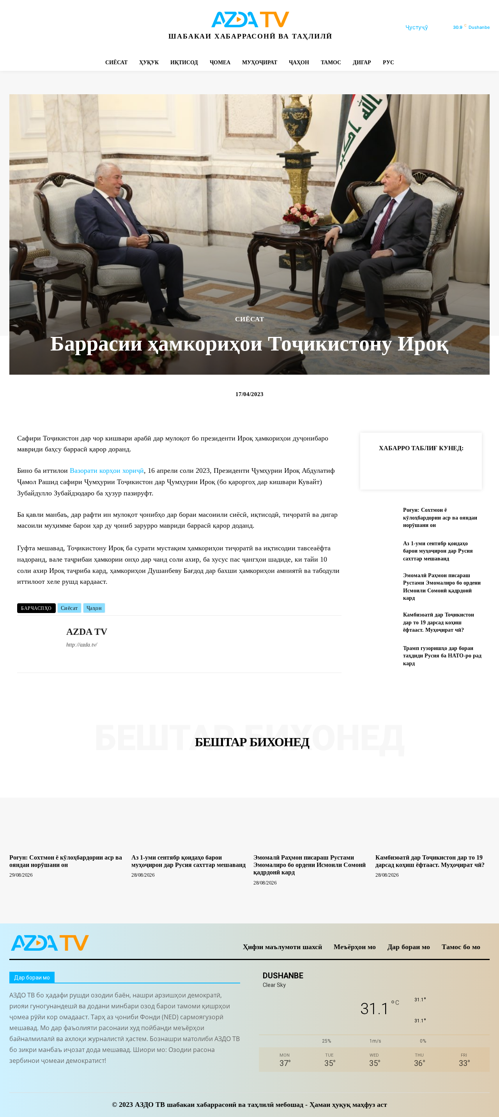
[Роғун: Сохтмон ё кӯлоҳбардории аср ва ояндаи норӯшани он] (378, 517)
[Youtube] (121, 27)
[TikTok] (69, 27)
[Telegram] (51, 27)
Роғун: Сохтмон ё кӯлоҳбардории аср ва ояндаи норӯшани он (440, 517)
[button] (426, 27)
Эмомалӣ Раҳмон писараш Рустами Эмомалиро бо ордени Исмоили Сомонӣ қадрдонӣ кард (309, 865)
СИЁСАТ (249, 319)
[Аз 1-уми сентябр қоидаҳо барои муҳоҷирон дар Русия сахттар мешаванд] (378, 551)
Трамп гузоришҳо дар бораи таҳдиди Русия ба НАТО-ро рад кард (442, 655)
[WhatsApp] (104, 27)
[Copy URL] (377, 467)
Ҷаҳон (94, 608)
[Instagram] (34, 27)
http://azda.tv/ (81, 645)
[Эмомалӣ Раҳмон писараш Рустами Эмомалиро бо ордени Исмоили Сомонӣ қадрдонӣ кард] (378, 584)
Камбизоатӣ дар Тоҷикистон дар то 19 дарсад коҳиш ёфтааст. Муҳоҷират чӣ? (438, 622)
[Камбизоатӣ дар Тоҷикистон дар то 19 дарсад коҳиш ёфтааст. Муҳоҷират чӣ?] (378, 622)
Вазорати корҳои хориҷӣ (107, 470)
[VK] (467, 467)
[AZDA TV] (36, 644)
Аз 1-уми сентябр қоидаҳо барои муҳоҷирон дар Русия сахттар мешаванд (438, 551)
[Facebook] (16, 27)
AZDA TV (86, 632)
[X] (86, 27)
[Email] (485, 467)
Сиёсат (69, 608)
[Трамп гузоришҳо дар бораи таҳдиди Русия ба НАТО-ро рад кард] (378, 655)
